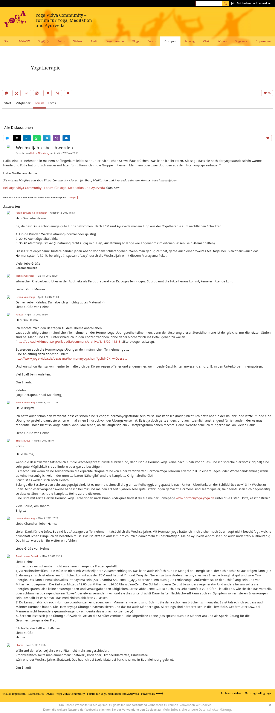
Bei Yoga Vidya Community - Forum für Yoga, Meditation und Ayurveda (54, 188)
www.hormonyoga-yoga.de (195, 498)
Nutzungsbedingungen (258, 693)
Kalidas (19, 314)
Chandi (19, 645)
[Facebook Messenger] (6, 93)
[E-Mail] (68, 93)
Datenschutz (36, 694)
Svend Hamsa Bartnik (27, 556)
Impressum (19, 694)
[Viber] (58, 93)
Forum (39, 103)
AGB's (49, 694)
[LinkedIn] (27, 93)
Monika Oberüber (25, 275)
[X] (16, 93)
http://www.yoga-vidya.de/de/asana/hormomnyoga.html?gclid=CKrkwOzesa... (71, 358)
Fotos (52, 103)
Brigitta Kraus (23, 440)
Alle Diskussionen (18, 127)
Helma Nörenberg (39, 153)
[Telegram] (47, 93)
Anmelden (265, 3)
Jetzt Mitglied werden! (244, 3)
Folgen (72, 197)
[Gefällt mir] (268, 138)
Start (7, 103)
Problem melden (231, 693)
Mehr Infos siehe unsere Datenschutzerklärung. (197, 709)
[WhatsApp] (37, 93)
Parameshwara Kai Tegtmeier (31, 212)
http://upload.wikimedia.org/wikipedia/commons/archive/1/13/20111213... (70, 341)
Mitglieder (23, 103)
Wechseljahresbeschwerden (44, 148)
